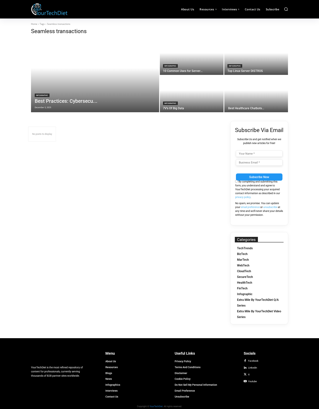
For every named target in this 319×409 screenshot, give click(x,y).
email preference (250, 207)
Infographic (42, 95)
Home (34, 24)
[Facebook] (245, 361)
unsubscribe (270, 207)
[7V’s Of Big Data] (192, 94)
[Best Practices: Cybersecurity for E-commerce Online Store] (95, 75)
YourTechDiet (156, 406)
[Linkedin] (245, 368)
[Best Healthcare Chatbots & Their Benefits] (256, 94)
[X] (245, 375)
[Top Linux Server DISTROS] (256, 56)
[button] (286, 9)
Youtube (252, 381)
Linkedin (252, 367)
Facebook (253, 360)
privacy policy (243, 197)
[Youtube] (245, 381)
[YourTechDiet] (63, 9)
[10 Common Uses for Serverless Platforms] (192, 56)
